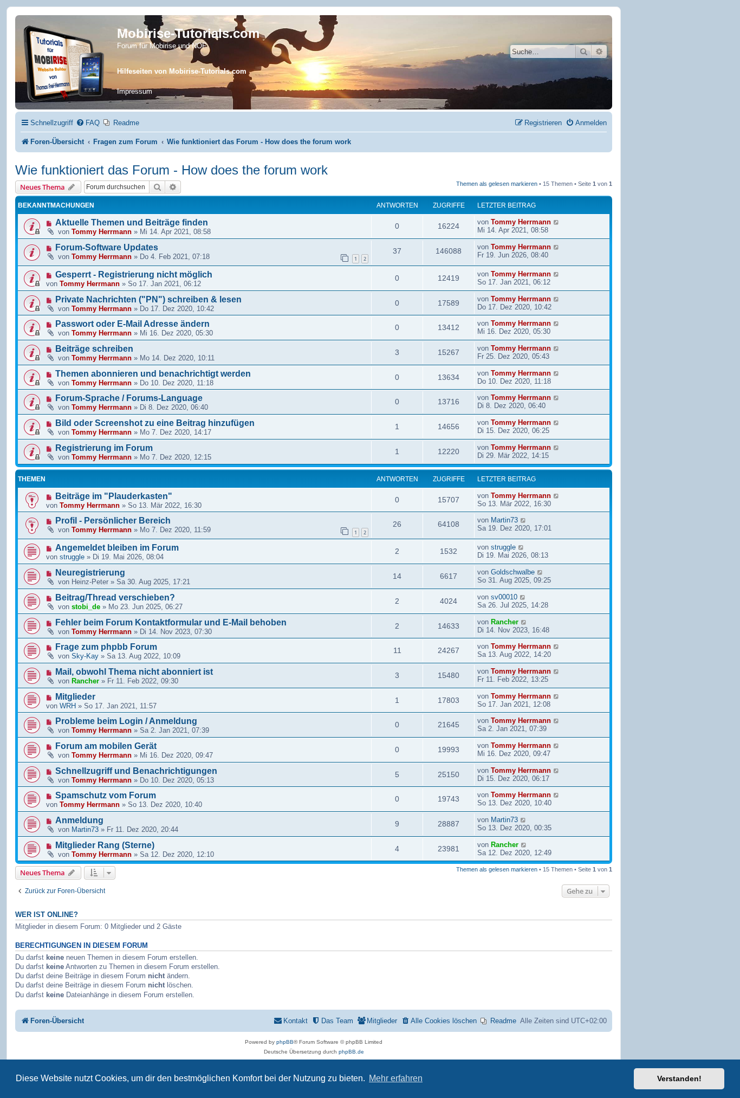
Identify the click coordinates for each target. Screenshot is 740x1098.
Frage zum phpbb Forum (106, 646)
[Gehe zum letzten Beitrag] (556, 222)
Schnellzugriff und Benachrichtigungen (136, 771)
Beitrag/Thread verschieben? (115, 597)
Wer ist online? (46, 915)
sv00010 (504, 597)
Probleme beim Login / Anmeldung (126, 721)
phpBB (285, 1042)
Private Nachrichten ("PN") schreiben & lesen (148, 299)
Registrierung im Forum (104, 448)
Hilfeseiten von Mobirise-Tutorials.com (181, 71)
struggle (72, 557)
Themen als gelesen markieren (496, 183)
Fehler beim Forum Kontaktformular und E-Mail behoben (171, 622)
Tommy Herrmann (102, 232)
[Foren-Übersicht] (67, 62)
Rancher (504, 622)
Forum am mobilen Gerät (106, 746)
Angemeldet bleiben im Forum (117, 547)
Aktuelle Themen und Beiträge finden (131, 222)
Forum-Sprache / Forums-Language (129, 398)
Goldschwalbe (513, 572)
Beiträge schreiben (94, 348)
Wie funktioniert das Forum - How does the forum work (171, 170)
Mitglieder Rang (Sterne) (104, 845)
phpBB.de (351, 1052)
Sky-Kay (85, 656)
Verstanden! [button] (679, 1078)
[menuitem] (88, 123)
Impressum (134, 91)
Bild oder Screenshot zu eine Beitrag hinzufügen (155, 423)
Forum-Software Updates (106, 247)
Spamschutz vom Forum (105, 795)
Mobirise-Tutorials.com (188, 33)
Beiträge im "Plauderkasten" (113, 496)
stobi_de (86, 607)
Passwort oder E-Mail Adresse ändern (132, 323)
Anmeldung (79, 820)
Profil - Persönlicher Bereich (113, 520)
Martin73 (504, 520)
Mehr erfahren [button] (396, 1078)
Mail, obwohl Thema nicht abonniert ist (134, 671)
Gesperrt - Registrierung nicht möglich (133, 274)
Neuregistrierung (90, 572)
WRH (68, 706)
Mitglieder (75, 696)
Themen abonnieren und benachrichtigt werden (153, 373)
